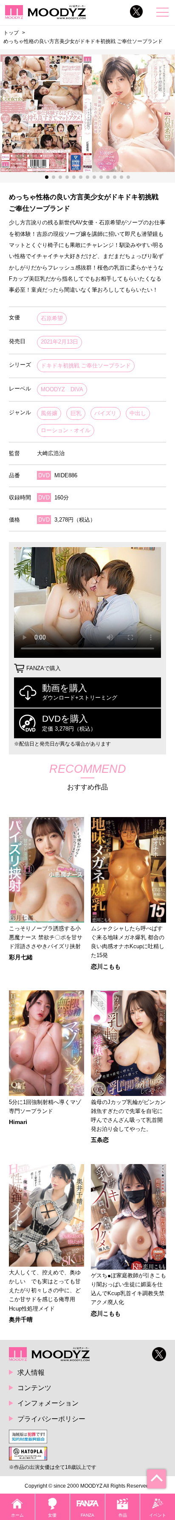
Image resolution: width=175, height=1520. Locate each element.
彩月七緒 (21, 957)
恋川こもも (106, 966)
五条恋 (100, 1140)
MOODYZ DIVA (62, 389)
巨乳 (76, 413)
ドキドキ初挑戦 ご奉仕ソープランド (86, 365)
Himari (18, 1122)
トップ (11, 33)
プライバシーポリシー (51, 1418)
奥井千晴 (21, 1319)
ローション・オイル (65, 430)
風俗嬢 (49, 413)
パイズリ (105, 413)
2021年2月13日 (59, 341)
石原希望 (52, 318)
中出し (138, 413)
